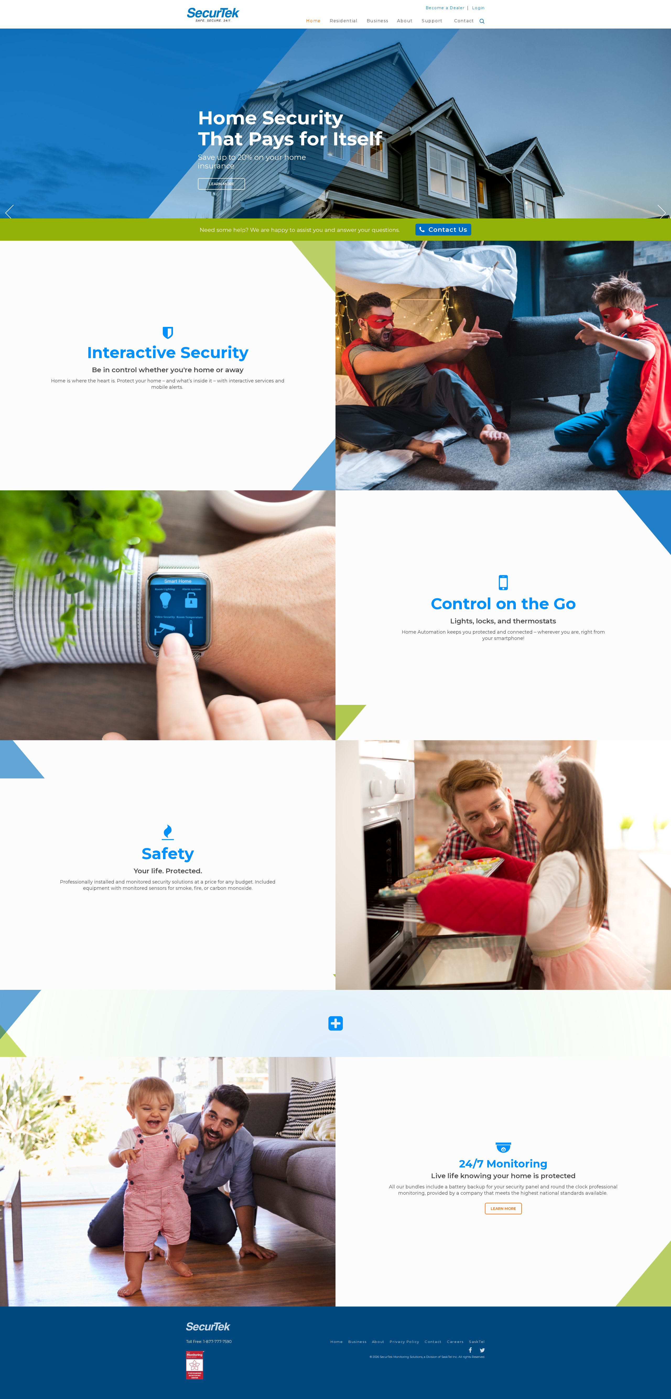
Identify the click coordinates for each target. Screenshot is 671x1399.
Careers (455, 1342)
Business (377, 20)
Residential (344, 20)
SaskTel (477, 1342)
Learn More (221, 184)
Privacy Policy (404, 1342)
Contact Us (448, 229)
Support (432, 20)
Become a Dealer (445, 8)
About (405, 20)
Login (478, 8)
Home (313, 20)
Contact (464, 20)
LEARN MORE (503, 1208)
